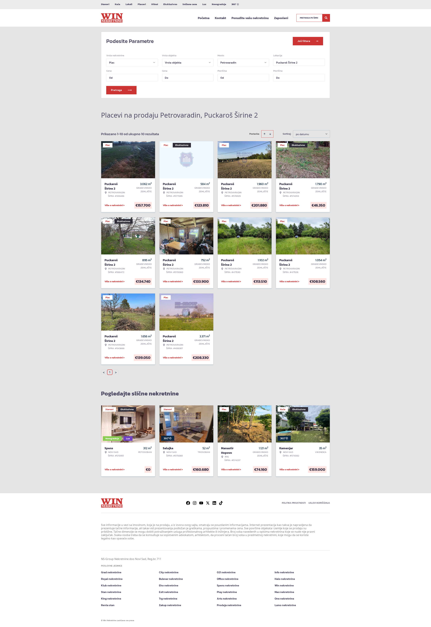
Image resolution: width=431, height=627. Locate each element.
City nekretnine (168, 572)
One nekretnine (284, 599)
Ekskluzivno (170, 4)
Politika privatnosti (294, 503)
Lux (204, 4)
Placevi (142, 4)
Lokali (129, 4)
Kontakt (220, 18)
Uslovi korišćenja (319, 503)
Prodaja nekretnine (229, 605)
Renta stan (107, 605)
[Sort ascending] (264, 134)
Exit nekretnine (168, 592)
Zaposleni (281, 18)
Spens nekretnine (228, 585)
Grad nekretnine (111, 572)
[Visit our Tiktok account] (221, 503)
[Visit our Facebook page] (188, 503)
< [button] (104, 372)
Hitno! (154, 4)
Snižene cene (190, 4)
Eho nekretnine (168, 585)
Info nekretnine (284, 572)
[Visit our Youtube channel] (201, 503)
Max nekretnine (284, 592)
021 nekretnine (226, 572)
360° (233, 4)
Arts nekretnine (227, 599)
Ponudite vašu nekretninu (250, 18)
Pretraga (116, 90)
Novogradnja (219, 4)
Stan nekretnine (111, 592)
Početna (203, 18)
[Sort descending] (270, 134)
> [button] (116, 372)
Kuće (117, 4)
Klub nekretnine (111, 585)
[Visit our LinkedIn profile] (214, 503)
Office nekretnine (227, 579)
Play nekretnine (227, 592)
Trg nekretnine (168, 599)
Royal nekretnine (112, 579)
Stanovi (105, 4)
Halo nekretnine (285, 579)
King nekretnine (111, 599)
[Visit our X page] (208, 503)
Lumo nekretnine (285, 605)
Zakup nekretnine (170, 605)
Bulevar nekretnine (171, 579)
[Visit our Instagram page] (195, 503)
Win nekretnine (284, 585)
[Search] (326, 18)
